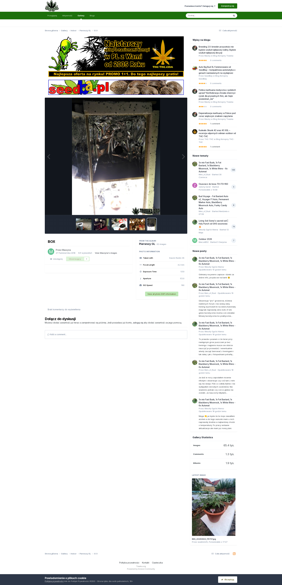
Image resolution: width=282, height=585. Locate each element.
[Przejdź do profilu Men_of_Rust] (194, 163)
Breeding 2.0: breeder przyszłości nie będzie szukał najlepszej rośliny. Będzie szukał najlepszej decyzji (217, 50)
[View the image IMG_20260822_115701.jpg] (213, 507)
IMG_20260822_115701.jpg (204, 539)
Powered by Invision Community (141, 569)
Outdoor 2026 (205, 239)
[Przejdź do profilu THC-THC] (194, 131)
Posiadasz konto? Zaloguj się (199, 6)
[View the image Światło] (137, 224)
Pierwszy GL (147, 243)
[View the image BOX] (151, 224)
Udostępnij (57, 259)
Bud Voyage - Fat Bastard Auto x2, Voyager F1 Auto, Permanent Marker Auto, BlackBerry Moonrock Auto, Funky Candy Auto (214, 202)
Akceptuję (228, 579)
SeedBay (208, 76)
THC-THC (208, 139)
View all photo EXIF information (161, 294)
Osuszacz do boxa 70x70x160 (213, 184)
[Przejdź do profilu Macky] (194, 48)
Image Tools (175, 209)
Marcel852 (204, 242)
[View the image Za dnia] (119, 224)
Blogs (92, 15)
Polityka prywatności (129, 562)
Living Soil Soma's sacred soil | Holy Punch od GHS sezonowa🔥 (213, 224)
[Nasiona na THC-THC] (116, 56)
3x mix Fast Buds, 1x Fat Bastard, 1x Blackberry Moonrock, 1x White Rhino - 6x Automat (217, 261)
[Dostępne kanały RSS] (234, 554)
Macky (207, 56)
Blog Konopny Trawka (223, 56)
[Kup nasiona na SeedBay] (116, 87)
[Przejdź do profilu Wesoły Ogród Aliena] (194, 222)
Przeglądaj (52, 15)
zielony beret (205, 187)
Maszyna (66, 250)
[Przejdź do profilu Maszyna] (51, 251)
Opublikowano (212, 269)
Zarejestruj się (227, 6)
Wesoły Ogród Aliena (208, 229)
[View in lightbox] (116, 156)
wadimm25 (203, 542)
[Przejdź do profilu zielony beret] (194, 185)
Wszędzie (222, 15)
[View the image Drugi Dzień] (84, 224)
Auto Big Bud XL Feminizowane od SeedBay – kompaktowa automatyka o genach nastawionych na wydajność (217, 70)
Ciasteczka (157, 562)
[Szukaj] (234, 15)
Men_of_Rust (204, 174)
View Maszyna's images (106, 253)
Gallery (81, 15)
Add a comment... (58, 334)
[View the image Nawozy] (101, 224)
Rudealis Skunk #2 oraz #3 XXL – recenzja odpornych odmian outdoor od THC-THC (217, 133)
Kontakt (145, 562)
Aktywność (67, 15)
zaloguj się (138, 322)
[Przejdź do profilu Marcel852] (194, 240)
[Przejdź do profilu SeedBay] (194, 68)
